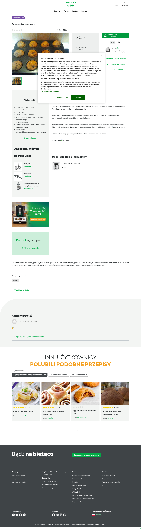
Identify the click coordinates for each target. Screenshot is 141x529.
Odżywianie (76, 489)
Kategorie (15, 479)
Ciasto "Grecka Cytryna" (23, 411)
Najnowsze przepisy (19, 482)
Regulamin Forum (78, 502)
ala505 (118, 48)
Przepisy (15, 472)
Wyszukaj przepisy (18, 475)
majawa (110, 418)
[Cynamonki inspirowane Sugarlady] (55, 393)
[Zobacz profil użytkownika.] (107, 50)
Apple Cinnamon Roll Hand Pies (84, 412)
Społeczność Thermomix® (81, 475)
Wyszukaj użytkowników (111, 482)
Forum (74, 472)
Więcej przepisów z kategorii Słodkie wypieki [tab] (29, 375)
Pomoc (103, 524)
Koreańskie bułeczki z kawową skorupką (112, 413)
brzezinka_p (22, 415)
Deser (15, 280)
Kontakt (50, 524)
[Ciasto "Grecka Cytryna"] (26, 393)
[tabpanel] (70, 407)
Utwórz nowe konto (49, 481)
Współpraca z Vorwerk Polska (83, 499)
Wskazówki (76, 492)
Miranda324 (81, 417)
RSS (103, 485)
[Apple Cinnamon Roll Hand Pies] (85, 393)
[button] (117, 4)
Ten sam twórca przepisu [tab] (59, 375)
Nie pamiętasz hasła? (49, 485)
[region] (71, 78)
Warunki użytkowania (62, 524)
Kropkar (50, 418)
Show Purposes (63, 97)
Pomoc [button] (84, 11)
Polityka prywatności (78, 524)
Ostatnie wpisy (47, 488)
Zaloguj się (46, 478)
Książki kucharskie (79, 485)
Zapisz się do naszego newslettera (86, 455)
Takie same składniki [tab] (79, 375)
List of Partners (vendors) (50, 92)
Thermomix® (77, 479)
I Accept (78, 97)
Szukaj (104, 472)
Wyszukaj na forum (109, 479)
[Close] (102, 55)
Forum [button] (66, 11)
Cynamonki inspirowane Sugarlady (53, 413)
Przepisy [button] (57, 11)
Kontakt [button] (75, 11)
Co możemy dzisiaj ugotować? (83, 495)
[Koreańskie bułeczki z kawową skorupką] (115, 393)
